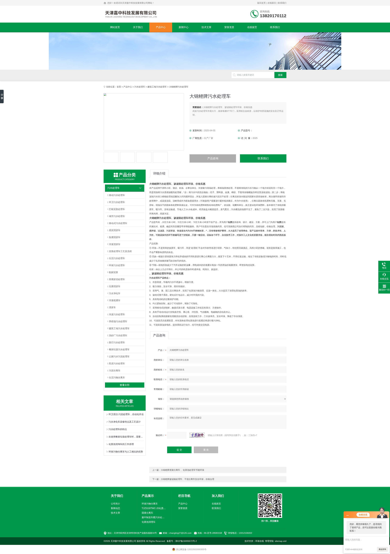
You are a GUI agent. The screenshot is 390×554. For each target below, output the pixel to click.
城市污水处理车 (117, 216)
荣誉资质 (229, 27)
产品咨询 (212, 158)
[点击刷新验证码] (197, 435)
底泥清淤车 (114, 230)
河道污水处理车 (117, 314)
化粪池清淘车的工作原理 (121, 444)
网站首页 (115, 27)
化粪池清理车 (148, 522)
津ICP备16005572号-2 (186, 541)
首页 (119, 87)
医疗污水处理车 (117, 342)
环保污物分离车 (150, 503)
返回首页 (261, 3)
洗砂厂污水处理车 (118, 335)
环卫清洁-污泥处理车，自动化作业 (126, 414)
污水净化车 (114, 293)
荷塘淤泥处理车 (117, 279)
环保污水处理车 (117, 265)
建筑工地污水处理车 (157, 87)
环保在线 (259, 541)
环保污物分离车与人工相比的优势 (126, 451)
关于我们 (138, 27)
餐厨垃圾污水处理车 (119, 349)
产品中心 (161, 27)
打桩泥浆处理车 (117, 209)
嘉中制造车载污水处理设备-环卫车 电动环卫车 (154, 517)
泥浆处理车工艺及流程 (120, 251)
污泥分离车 (114, 370)
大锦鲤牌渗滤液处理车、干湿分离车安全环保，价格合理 (187, 479)
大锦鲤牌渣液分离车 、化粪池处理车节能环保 (182, 470)
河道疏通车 (114, 300)
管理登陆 (269, 541)
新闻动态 (115, 508)
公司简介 (115, 503)
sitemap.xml (280, 541)
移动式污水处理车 (118, 223)
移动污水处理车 (117, 195)
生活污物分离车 (117, 377)
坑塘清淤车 (114, 286)
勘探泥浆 (113, 272)
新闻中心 (183, 27)
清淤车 (112, 307)
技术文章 (206, 27)
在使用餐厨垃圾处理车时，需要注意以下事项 (126, 436)
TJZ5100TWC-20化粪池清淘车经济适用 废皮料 (154, 508)
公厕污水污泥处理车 (119, 356)
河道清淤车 (114, 244)
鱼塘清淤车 (114, 237)
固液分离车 (147, 512)
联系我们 (282, 3)
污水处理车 (139, 87)
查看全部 (124, 385)
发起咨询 (382, 549)
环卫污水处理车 (117, 202)
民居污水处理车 (117, 363)
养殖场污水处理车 (118, 321)
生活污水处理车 (117, 258)
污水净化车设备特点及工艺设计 (125, 421)
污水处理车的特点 (118, 429)
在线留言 (272, 3)
